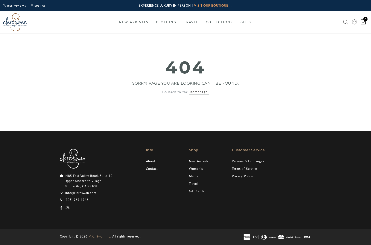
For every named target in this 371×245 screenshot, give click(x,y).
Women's (196, 168)
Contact (152, 168)
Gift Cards (196, 191)
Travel (193, 183)
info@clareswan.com (80, 193)
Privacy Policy (242, 176)
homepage (199, 92)
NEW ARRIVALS (134, 22)
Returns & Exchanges (248, 161)
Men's (193, 176)
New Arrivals (198, 161)
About (150, 161)
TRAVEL (191, 22)
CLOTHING (166, 22)
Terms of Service (244, 168)
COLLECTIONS (219, 22)
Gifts (246, 22)
